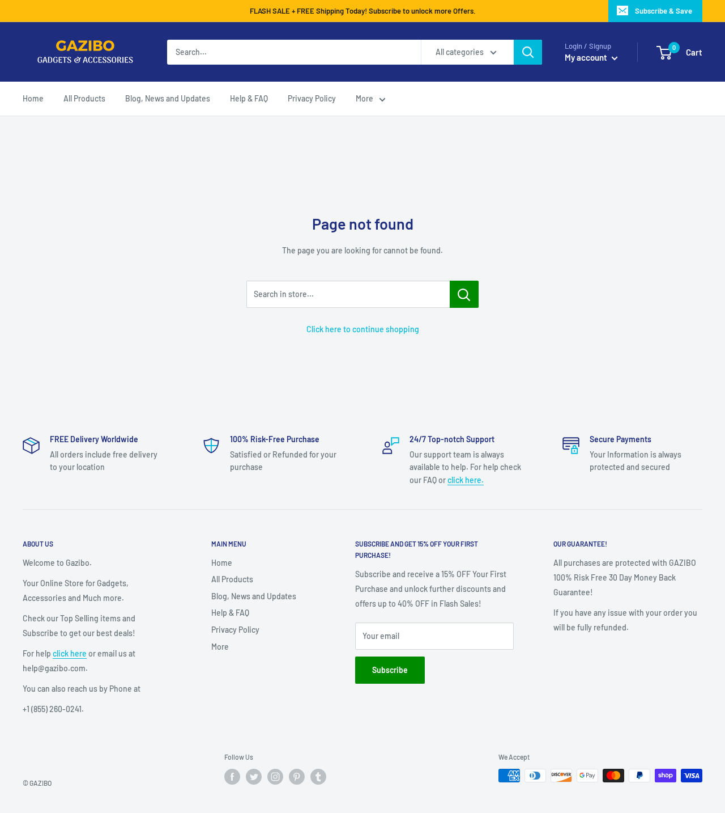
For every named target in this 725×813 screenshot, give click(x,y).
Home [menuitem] (33, 98)
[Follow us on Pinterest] (297, 777)
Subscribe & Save (663, 10)
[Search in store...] (464, 294)
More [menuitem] (364, 98)
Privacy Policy (235, 629)
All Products (232, 579)
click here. (465, 480)
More (220, 646)
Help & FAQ (230, 612)
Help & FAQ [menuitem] (249, 98)
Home (221, 563)
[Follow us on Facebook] (232, 777)
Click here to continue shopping (362, 329)
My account (587, 57)
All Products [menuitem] (84, 98)
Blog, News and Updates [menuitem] (167, 98)
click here (70, 653)
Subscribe (390, 670)
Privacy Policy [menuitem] (312, 98)
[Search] (528, 52)
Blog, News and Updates (253, 596)
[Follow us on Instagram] (275, 777)
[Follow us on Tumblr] (318, 777)
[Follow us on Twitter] (254, 777)
